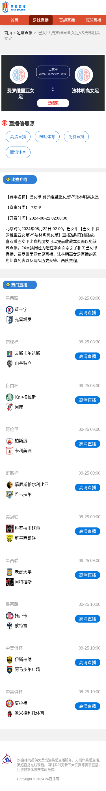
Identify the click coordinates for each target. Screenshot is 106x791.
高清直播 (18, 136)
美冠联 (12, 516)
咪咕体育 (47, 136)
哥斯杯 (12, 473)
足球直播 (41, 20)
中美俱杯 (14, 648)
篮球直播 (93, 20)
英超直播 (67, 20)
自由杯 (12, 385)
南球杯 (12, 341)
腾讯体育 (18, 152)
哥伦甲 (12, 429)
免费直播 (76, 136)
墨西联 (12, 298)
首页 (14, 20)
